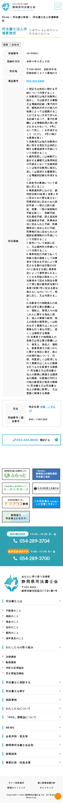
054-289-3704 (35, 541)
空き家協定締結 (15, 673)
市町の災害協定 (15, 667)
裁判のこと (12, 632)
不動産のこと (13, 610)
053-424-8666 (36, 81)
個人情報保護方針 (47, 782)
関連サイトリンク (16, 787)
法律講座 (11, 656)
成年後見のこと (15, 638)
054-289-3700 (35, 558)
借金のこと (12, 621)
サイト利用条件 (16, 782)
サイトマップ (46, 787)
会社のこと (12, 627)
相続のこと (12, 616)
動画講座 (11, 662)
